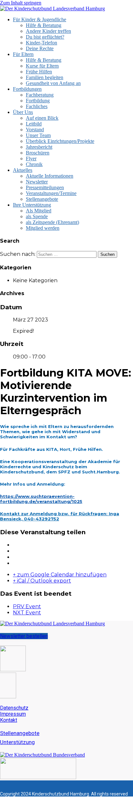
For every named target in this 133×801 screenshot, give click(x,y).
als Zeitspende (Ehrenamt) (52, 222)
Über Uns (23, 112)
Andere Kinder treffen (48, 31)
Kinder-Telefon (41, 42)
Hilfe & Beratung (43, 25)
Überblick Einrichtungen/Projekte (60, 141)
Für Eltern (23, 54)
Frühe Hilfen (39, 71)
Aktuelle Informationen (49, 176)
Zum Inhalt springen (20, 2)
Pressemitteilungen (45, 187)
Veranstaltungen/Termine (51, 193)
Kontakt (8, 720)
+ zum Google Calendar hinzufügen (60, 575)
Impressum (13, 714)
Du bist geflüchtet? (45, 37)
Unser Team (38, 135)
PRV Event (27, 606)
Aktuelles (22, 170)
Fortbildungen (27, 89)
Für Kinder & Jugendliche (39, 19)
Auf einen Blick (42, 118)
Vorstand (35, 129)
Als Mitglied (38, 210)
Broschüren (37, 152)
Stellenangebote (42, 199)
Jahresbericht (39, 147)
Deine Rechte (40, 48)
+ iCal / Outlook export (42, 581)
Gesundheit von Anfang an (53, 83)
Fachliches (36, 106)
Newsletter (37, 181)
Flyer (31, 158)
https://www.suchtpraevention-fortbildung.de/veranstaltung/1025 (41, 499)
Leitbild (34, 123)
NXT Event (27, 613)
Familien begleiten (44, 77)
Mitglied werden (42, 228)
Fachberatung (40, 95)
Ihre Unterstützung (32, 205)
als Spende (37, 216)
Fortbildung (38, 100)
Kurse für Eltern (42, 66)
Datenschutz (14, 708)
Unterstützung (17, 742)
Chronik (34, 164)
